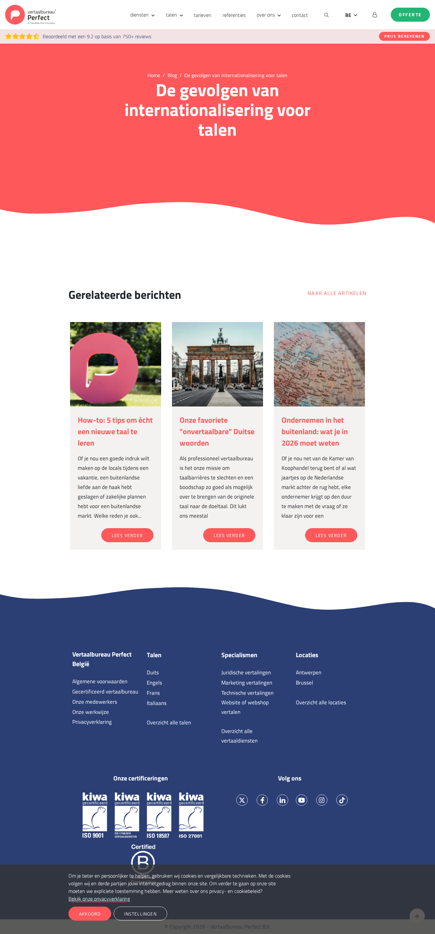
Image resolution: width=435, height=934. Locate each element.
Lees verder (127, 535)
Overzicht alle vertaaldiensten (239, 736)
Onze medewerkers (94, 702)
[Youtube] (301, 800)
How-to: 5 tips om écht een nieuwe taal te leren (115, 431)
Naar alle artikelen (337, 293)
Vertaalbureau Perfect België (102, 659)
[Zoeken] (327, 14)
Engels (154, 683)
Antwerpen (308, 672)
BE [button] (348, 15)
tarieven (202, 15)
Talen (154, 655)
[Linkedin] (283, 800)
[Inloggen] (375, 14)
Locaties (307, 655)
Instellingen (140, 913)
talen (171, 14)
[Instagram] (322, 800)
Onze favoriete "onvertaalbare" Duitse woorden (217, 431)
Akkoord (90, 913)
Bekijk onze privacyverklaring (99, 898)
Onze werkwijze (90, 712)
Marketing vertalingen (246, 683)
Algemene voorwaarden (99, 681)
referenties (234, 15)
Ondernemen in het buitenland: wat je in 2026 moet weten (315, 431)
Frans (153, 693)
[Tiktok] (342, 800)
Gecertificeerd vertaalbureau (105, 691)
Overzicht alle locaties (321, 702)
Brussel (304, 683)
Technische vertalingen (247, 693)
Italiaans (157, 703)
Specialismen (239, 655)
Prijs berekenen (404, 36)
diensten (139, 14)
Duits (153, 672)
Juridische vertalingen (246, 672)
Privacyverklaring (92, 722)
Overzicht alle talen (169, 722)
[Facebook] (262, 800)
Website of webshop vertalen (245, 707)
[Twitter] (242, 800)
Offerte (410, 14)
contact (300, 15)
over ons (266, 14)
